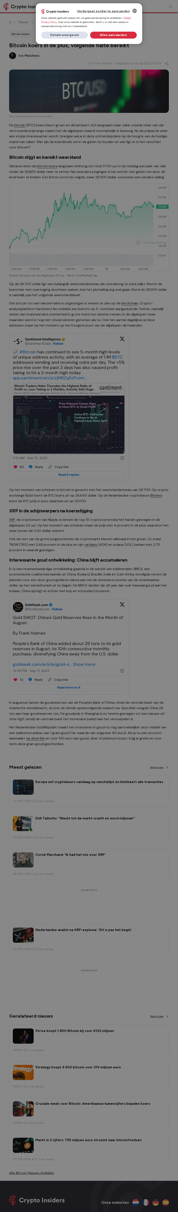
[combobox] (134, 11)
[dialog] (89, 23)
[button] (64, 35)
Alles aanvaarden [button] (113, 35)
